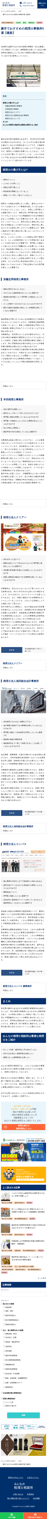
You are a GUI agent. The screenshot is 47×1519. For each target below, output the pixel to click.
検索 (23, 1415)
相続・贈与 (9, 1311)
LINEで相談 (12, 1517)
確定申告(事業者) (11, 1355)
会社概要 (36, 1498)
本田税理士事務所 (12, 109)
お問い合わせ (27, 3)
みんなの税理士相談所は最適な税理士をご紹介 (20, 125)
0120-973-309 (28, 6)
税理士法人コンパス (12, 118)
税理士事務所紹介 (7, 23)
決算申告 (8, 1346)
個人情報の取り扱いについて (18, 1498)
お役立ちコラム (33, 1478)
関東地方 (31, 23)
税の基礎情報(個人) (12, 1320)
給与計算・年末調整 (12, 1374)
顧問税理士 (9, 1387)
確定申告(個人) (10, 1315)
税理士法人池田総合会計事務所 (17, 115)
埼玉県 (18, 23)
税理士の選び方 (10, 1406)
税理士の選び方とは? (11, 103)
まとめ (5, 122)
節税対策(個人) (10, 1324)
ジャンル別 (9, 1402)
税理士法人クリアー (12, 112)
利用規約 (30, 1494)
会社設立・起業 (10, 1337)
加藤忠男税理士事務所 (13, 106)
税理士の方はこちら (42, 4)
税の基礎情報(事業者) (12, 1360)
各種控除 (8, 1307)
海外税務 (8, 1351)
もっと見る (42, 1278)
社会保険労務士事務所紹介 (12, 1393)
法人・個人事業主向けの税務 (13, 1330)
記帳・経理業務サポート (14, 1383)
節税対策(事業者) (11, 1369)
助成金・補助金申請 (12, 1342)
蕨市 (24, 23)
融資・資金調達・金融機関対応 (16, 1378)
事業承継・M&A (11, 1334)
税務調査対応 (10, 1364)
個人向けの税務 (8, 1304)
